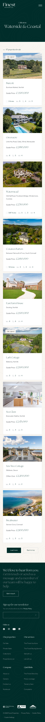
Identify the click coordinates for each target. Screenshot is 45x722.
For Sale (5, 643)
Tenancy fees (28, 684)
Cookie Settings (9, 717)
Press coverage (29, 679)
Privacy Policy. (27, 608)
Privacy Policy (25, 713)
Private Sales (7, 648)
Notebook (6, 689)
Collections (7, 654)
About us (6, 674)
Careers (6, 679)
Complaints (28, 689)
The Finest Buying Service (33, 648)
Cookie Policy (36, 713)
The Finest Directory (31, 674)
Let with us (27, 659)
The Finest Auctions (31, 643)
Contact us (7, 684)
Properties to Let (8, 659)
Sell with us (28, 654)
